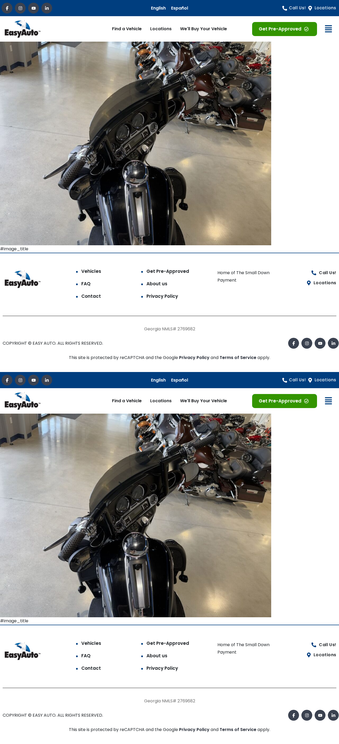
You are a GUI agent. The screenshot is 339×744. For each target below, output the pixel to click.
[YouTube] (33, 8)
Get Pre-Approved (167, 271)
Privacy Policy (162, 296)
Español (179, 8)
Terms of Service (238, 358)
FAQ (86, 284)
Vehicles (91, 271)
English (158, 8)
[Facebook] (7, 8)
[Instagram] (20, 8)
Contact (91, 296)
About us (156, 284)
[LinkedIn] (46, 8)
